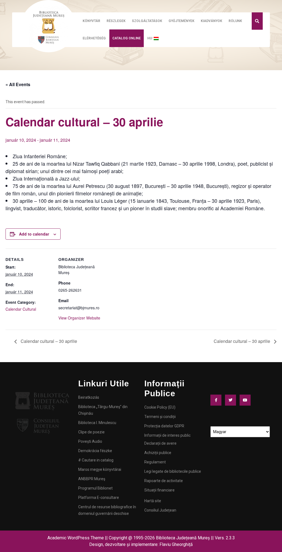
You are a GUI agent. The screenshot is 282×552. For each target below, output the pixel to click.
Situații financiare (159, 490)
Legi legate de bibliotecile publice (172, 471)
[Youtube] (246, 400)
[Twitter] (232, 400)
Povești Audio (90, 441)
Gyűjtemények (181, 21)
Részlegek (116, 21)
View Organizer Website (79, 318)
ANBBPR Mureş (91, 479)
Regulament (155, 462)
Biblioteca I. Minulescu (97, 422)
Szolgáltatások (147, 21)
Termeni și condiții (160, 416)
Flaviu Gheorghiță (176, 544)
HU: (150, 38)
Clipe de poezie (91, 432)
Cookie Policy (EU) (159, 407)
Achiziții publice (157, 452)
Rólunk (235, 21)
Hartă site (152, 501)
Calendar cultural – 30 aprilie (48, 341)
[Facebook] (217, 400)
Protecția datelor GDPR (164, 426)
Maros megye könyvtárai (99, 469)
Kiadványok (211, 21)
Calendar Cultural (21, 309)
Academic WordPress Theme (75, 537)
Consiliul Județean (160, 510)
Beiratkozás (88, 397)
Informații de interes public (167, 435)
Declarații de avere (160, 443)
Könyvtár (91, 21)
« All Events (18, 84)
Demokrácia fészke (95, 451)
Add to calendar (34, 234)
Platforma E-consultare (98, 497)
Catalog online (126, 38)
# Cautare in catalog (95, 460)
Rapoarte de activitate (163, 481)
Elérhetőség (94, 38)
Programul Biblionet (95, 488)
